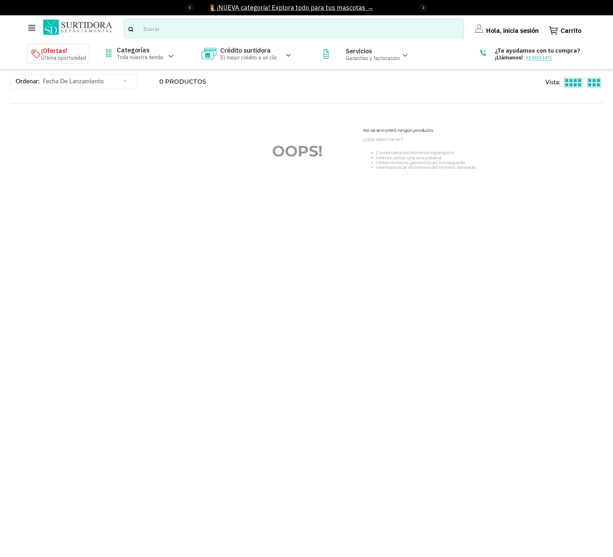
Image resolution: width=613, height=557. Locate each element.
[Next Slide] (423, 7)
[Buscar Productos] (130, 29)
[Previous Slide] (189, 7)
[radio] (573, 83)
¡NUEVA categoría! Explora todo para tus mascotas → (294, 7)
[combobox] (294, 29)
